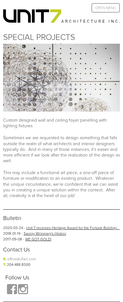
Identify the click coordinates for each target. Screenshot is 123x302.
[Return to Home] (61, 16)
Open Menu (105, 7)
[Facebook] (12, 289)
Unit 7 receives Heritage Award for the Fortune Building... (73, 227)
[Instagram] (23, 289)
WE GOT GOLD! (38, 239)
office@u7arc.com (21, 258)
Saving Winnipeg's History (45, 233)
